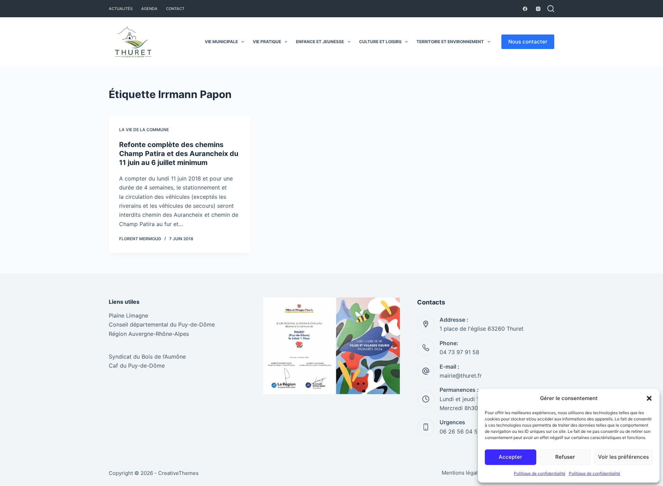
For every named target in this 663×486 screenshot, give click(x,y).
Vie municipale (221, 41)
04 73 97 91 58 (459, 352)
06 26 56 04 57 (460, 431)
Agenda (149, 8)
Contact (175, 8)
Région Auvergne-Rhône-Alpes (149, 333)
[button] (649, 398)
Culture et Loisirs (380, 41)
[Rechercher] (550, 8)
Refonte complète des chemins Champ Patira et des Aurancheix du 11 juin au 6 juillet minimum (178, 153)
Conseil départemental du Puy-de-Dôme (162, 324)
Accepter (510, 457)
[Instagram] (538, 9)
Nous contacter (527, 41)
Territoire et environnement (450, 41)
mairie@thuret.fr (461, 375)
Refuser (565, 457)
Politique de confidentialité (539, 473)
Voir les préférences (623, 457)
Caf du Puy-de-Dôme (137, 365)
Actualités (121, 8)
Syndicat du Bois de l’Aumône (147, 356)
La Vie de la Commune (144, 129)
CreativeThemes (178, 473)
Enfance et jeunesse (320, 41)
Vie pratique (267, 41)
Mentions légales (462, 472)
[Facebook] (525, 9)
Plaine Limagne (128, 315)
